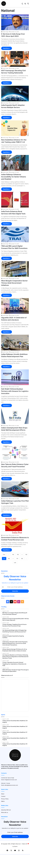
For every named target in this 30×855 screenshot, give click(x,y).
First (4, 554)
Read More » (6, 48)
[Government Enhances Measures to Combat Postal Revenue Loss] (15, 526)
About (2, 793)
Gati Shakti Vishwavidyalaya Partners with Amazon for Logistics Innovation (14, 391)
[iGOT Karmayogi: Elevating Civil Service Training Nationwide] (15, 59)
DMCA (2, 801)
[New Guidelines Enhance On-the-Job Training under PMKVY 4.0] (15, 128)
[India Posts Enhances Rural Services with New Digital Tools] (15, 200)
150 (18, 554)
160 (9, 558)
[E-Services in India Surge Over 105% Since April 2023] (15, 22)
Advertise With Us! (6, 810)
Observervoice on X (7, 675)
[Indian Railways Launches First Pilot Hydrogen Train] (15, 489)
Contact (3, 796)
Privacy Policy (5, 798)
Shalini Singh (5, 31)
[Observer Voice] (3, 3)
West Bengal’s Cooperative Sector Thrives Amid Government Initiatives (14, 283)
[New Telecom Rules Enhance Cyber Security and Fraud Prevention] (15, 453)
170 (17, 558)
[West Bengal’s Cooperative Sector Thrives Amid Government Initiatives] (15, 269)
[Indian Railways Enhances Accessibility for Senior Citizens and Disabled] (15, 163)
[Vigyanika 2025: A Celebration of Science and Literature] (15, 306)
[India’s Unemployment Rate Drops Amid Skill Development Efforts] (15, 416)
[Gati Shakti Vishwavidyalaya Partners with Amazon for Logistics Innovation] (15, 377)
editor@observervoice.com (11, 785)
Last (15, 562)
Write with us (4, 812)
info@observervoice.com (10, 779)
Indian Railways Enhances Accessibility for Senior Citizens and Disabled (13, 177)
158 (26, 554)
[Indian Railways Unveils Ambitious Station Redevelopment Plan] (15, 342)
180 (22, 558)
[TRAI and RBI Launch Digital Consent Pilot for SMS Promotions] (15, 234)
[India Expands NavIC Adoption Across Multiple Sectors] (15, 93)
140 (13, 554)
